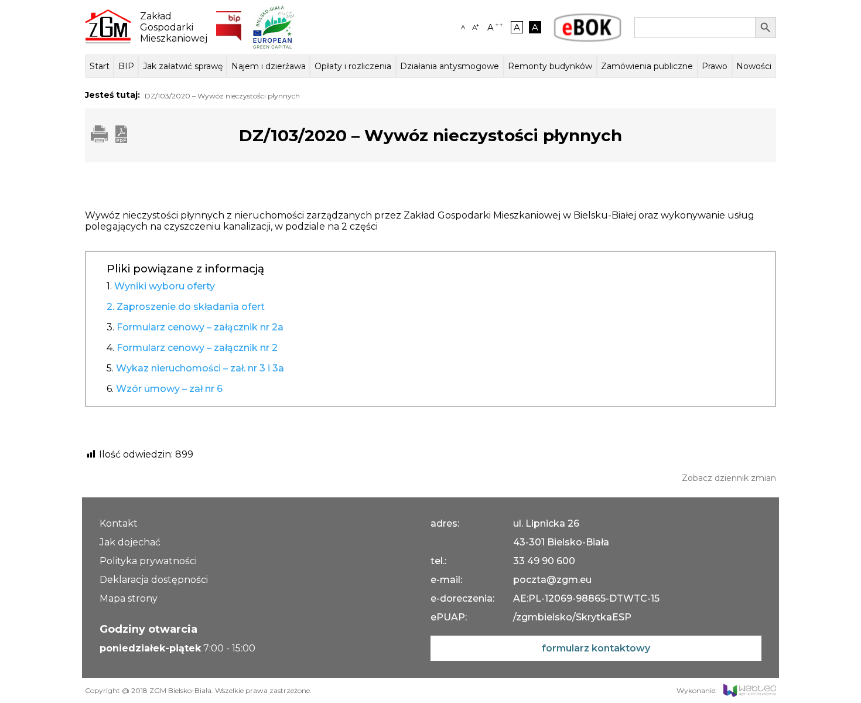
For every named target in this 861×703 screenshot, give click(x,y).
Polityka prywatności (148, 561)
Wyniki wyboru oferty (164, 286)
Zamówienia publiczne (647, 66)
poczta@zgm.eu (552, 579)
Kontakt (119, 523)
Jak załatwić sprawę (183, 66)
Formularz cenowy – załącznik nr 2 (197, 347)
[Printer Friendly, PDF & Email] (109, 139)
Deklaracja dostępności (154, 579)
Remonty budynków (550, 66)
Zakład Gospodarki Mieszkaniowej (169, 27)
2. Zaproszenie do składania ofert (186, 306)
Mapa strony (129, 598)
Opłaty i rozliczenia (353, 66)
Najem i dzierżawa (268, 66)
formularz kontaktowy (596, 648)
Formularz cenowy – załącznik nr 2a (200, 327)
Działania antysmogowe (449, 66)
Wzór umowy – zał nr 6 (169, 388)
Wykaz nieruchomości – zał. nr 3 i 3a (200, 368)
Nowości (753, 66)
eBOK (587, 27)
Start (100, 66)
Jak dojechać (130, 542)
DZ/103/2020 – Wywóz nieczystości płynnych (222, 95)
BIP (126, 66)
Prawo (714, 66)
